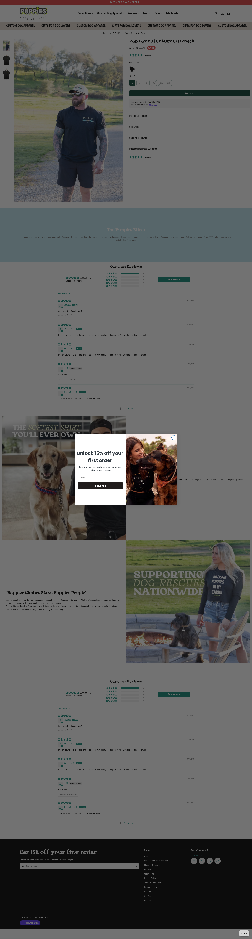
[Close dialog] (174, 437)
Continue (100, 485)
